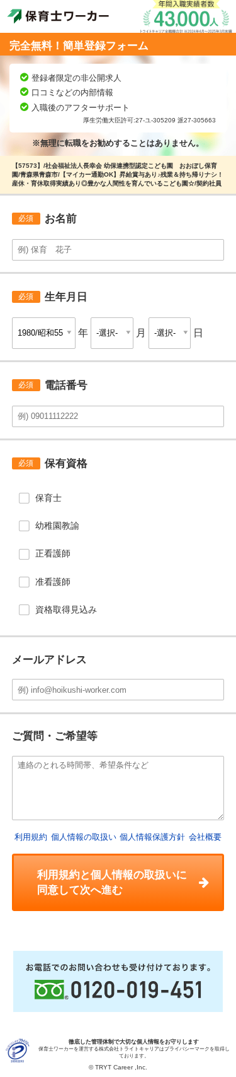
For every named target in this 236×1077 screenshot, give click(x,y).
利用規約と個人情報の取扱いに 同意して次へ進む (112, 882)
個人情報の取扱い (83, 837)
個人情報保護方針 (152, 837)
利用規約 (30, 837)
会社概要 (205, 837)
